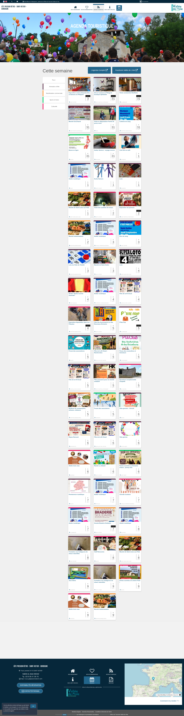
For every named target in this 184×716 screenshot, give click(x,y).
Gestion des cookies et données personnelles (14, 713)
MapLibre (175, 695)
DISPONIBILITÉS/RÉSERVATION (30, 685)
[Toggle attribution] (180, 695)
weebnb (64, 714)
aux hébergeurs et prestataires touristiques (88, 714)
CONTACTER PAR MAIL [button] (32, 691)
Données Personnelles (88, 711)
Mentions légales (76, 711)
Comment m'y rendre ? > (169, 701)
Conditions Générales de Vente (103, 711)
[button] (79, 91)
